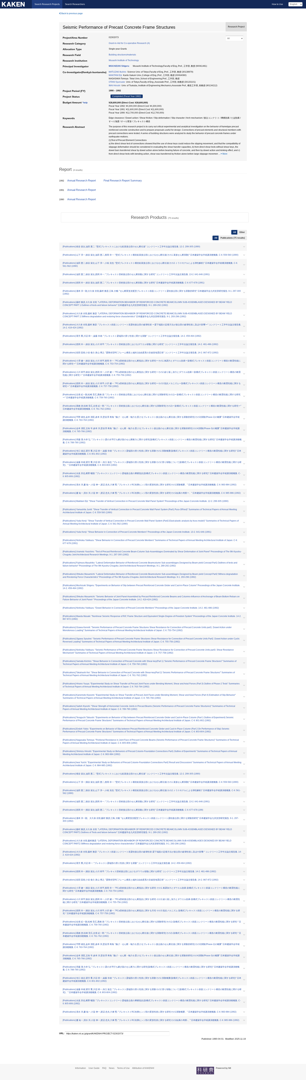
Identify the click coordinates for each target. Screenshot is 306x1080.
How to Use (277, 4)
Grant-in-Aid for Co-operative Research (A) (129, 43)
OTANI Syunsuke (117, 82)
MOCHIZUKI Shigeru (119, 66)
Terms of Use (123, 1068)
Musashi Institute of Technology (124, 60)
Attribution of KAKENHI (143, 1068)
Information (80, 1068)
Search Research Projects (47, 4)
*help (84, 102)
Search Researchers (75, 4)
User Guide (94, 1068)
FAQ (104, 1068)
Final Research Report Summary (123, 180)
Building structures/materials (122, 54)
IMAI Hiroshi (114, 85)
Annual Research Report (81, 180)
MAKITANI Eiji (115, 75)
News (111, 1068)
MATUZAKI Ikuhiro (117, 72)
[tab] (155, 217)
